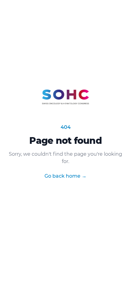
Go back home (65, 176)
